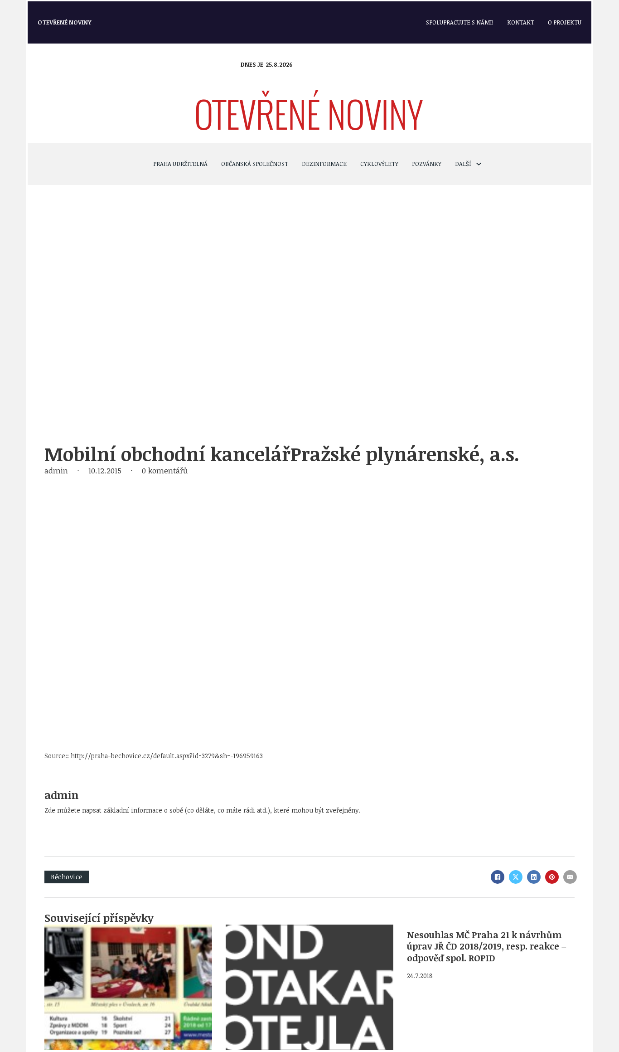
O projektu (564, 22)
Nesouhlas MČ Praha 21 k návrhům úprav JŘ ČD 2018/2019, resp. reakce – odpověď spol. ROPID (486, 946)
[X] (515, 877)
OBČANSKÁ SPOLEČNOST (254, 164)
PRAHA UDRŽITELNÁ (180, 164)
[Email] (570, 877)
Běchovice (67, 876)
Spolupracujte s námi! (459, 22)
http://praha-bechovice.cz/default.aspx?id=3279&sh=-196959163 (167, 755)
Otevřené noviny (65, 22)
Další (463, 164)
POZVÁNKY (426, 164)
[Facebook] (497, 877)
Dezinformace (324, 164)
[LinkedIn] (534, 877)
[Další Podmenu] (479, 164)
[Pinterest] (552, 877)
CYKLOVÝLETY (379, 164)
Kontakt (520, 22)
